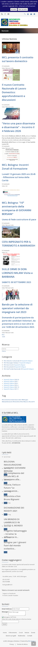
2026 (15, 379)
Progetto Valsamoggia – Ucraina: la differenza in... (15, 533)
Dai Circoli (10, 365)
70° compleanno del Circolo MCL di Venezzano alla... (14, 476)
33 (18, 379)
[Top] (33, 644)
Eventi (33, 632)
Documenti (10, 367)
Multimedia (21, 636)
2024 (15, 383)
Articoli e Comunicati (13, 361)
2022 (15, 387)
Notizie (27, 632)
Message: (5, 612)
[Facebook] (5, 14)
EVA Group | (32, 641)
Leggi (5, 483)
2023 (15, 385)
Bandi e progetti (11, 636)
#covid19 (32, 402)
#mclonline (16, 402)
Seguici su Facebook (9, 593)
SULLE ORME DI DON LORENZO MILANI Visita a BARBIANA (17, 272)
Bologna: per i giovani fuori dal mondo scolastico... (15, 545)
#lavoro (26, 402)
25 (20, 361)
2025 (15, 381)
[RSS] (2, 14)
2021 (15, 389)
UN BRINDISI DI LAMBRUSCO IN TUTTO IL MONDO (13, 522)
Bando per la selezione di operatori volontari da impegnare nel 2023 (17, 308)
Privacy (12, 644)
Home (5, 632)
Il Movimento (13, 632)
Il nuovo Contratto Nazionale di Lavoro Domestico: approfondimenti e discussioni (14, 92)
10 (18, 387)
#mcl (21, 402)
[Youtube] (8, 14)
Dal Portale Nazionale (14, 369)
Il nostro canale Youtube (10, 595)
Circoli (21, 632)
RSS (3, 335)
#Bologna (25, 400)
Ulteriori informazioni (27, 6)
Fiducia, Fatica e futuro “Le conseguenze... (12, 487)
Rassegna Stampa (12, 363)
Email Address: (7, 609)
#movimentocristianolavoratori (12, 400)
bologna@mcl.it (7, 585)
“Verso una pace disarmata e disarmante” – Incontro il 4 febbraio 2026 (18, 127)
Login (31, 13)
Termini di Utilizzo (22, 644)
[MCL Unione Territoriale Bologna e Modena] (14, 22)
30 (21, 369)
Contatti (29, 636)
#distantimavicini (7, 402)
